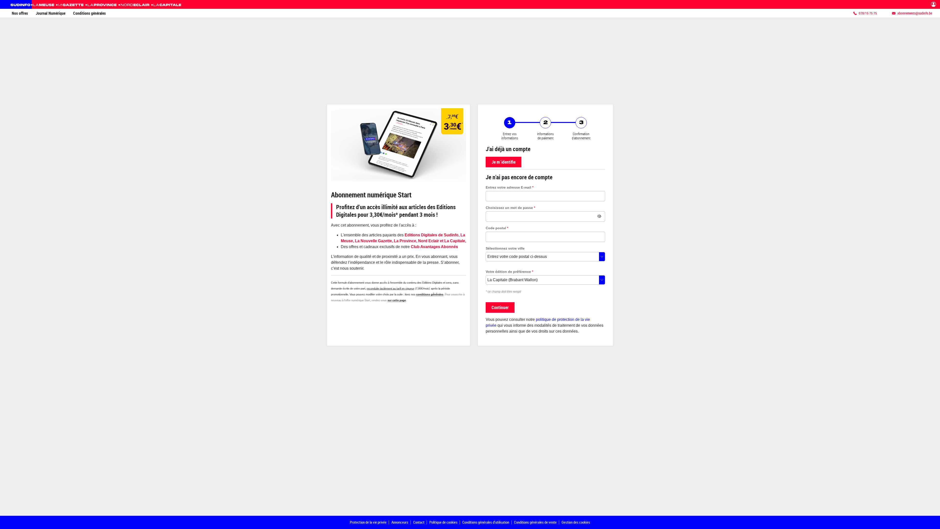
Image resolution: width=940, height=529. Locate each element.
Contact (418, 522)
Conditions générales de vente (535, 522)
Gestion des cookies (576, 522)
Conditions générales (89, 13)
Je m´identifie (504, 162)
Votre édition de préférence (509, 272)
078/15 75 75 (868, 13)
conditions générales (429, 294)
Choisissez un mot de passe (510, 208)
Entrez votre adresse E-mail (509, 187)
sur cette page (397, 300)
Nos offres (20, 13)
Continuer (500, 307)
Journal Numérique (50, 13)
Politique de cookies (443, 522)
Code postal (497, 228)
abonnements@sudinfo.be (914, 13)
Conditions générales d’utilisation (485, 522)
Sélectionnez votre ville (505, 248)
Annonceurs (399, 522)
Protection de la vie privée (368, 522)
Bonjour (933, 4)
